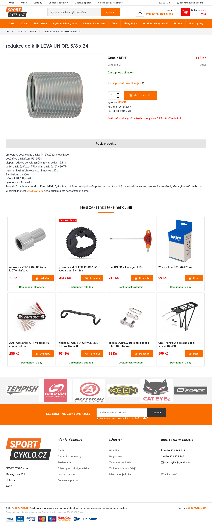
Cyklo (12, 23)
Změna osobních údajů (122, 468)
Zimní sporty (195, 23)
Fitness (178, 23)
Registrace (166, 13)
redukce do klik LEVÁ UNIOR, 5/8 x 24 (62, 31)
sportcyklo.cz (20, 508)
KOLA (24, 23)
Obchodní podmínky (58, 2)
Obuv (114, 23)
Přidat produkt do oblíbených (125, 83)
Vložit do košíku (143, 95)
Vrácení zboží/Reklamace (110, 2)
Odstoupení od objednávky (73, 468)
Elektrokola (40, 23)
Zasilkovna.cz (35, 191)
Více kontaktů (169, 474)
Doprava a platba (83, 2)
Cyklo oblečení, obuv (65, 23)
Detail (196, 278)
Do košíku (45, 278)
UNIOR (122, 102)
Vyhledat (110, 12)
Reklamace (64, 462)
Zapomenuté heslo (120, 462)
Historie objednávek (121, 474)
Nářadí (33, 31)
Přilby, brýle (130, 23)
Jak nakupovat (66, 474)
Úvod (11, 2)
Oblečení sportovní (94, 23)
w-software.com (197, 508)
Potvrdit (156, 412)
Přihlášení (115, 450)
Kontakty (37, 2)
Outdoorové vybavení (155, 23)
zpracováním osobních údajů (131, 418)
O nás (24, 2)
